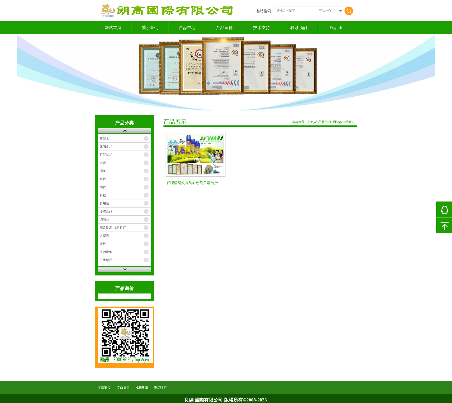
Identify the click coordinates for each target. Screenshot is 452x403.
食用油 (104, 203)
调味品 (104, 219)
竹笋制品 (106, 155)
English (336, 27)
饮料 (103, 244)
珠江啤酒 (160, 387)
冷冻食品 (106, 211)
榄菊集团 (141, 387)
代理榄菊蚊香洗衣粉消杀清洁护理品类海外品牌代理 (209, 183)
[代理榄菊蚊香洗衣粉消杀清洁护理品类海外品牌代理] (195, 154)
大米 (103, 163)
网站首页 (113, 27)
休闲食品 (106, 146)
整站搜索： (265, 11)
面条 (103, 171)
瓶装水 (104, 138)
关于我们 (150, 27)
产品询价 (224, 27)
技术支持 (261, 27)
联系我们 (298, 27)
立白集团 (123, 387)
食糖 (103, 195)
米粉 (103, 179)
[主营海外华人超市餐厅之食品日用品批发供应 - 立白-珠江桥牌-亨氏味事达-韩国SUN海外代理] (168, 16)
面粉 (103, 187)
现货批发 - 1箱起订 (113, 227)
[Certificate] (226, 72)
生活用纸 (106, 252)
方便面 (104, 236)
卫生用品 (106, 260)
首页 (311, 122)
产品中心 (187, 27)
